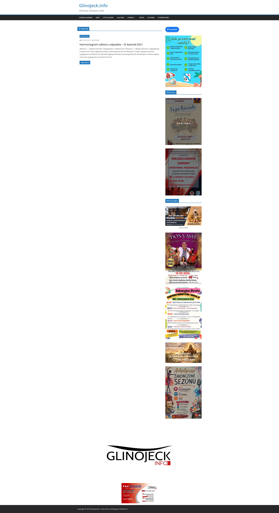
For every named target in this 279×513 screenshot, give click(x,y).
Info (98, 17)
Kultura (120, 17)
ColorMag (112, 509)
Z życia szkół (108, 17)
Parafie (131, 17)
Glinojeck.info (93, 5)
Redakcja (96, 40)
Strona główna (85, 17)
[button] (135, 17)
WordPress (124, 509)
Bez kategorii (84, 36)
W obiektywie (163, 17)
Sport (141, 17)
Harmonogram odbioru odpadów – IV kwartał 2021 (111, 44)
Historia (151, 17)
